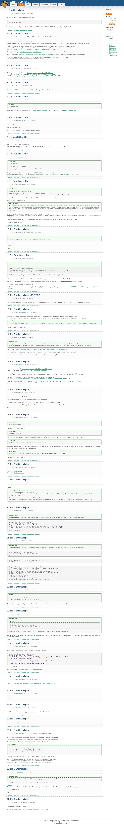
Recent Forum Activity (112, 21)
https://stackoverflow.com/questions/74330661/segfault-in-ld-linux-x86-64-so (57, 110)
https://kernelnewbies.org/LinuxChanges (30, 52)
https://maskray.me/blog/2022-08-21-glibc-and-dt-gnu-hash (37, 369)
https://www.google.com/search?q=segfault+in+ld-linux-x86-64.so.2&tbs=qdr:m (36, 76)
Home (13, 4)
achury (19, 120)
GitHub (111, 44)
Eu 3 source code (19, 473)
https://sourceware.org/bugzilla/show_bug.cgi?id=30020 (40, 683)
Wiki (28, 4)
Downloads (45, 4)
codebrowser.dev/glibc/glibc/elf (67, 205)
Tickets (61, 4)
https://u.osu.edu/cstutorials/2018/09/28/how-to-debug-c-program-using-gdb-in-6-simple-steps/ (72, 323)
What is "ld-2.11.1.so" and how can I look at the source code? (40, 205)
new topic (10, 30)
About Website (55, 822)
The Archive (112, 46)
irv (18, 13)
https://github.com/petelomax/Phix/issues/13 (45, 74)
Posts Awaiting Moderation (113, 52)
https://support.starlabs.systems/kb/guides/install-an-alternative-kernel (39, 54)
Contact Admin (113, 55)
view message (23, 30)
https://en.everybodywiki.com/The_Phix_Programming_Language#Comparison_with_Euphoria (54, 174)
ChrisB (19, 232)
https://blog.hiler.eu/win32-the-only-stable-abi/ (36, 370)
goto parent (16, 61)
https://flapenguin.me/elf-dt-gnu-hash (71, 381)
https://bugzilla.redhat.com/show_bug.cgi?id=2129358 (40, 377)
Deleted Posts (112, 50)
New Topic (111, 24)
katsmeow (20, 772)
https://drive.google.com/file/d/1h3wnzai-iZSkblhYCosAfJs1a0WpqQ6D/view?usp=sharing (43, 349)
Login (110, 30)
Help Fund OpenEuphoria (66, 822)
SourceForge (112, 48)
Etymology (10, 785)
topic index (16, 30)
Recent (54, 4)
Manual (36, 4)
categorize (30, 30)
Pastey (111, 42)
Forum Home (112, 18)
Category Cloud (113, 40)
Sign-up (111, 32)
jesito (19, 85)
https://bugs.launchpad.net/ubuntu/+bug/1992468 (40, 73)
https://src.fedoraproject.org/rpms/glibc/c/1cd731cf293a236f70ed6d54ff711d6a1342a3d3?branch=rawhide (37, 378)
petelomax (20, 36)
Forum (21, 4)
